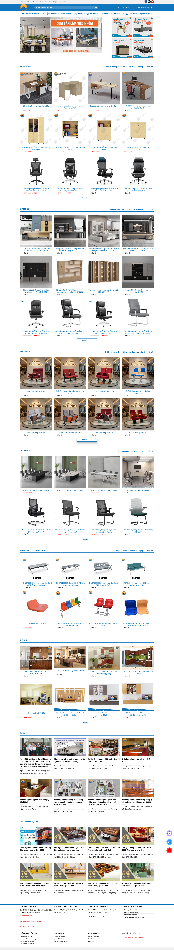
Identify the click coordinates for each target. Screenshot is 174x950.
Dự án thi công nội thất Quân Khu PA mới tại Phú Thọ (104, 760)
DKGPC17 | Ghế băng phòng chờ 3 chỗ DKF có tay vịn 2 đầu (103, 584)
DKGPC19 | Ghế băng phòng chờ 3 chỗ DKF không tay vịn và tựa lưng (37, 584)
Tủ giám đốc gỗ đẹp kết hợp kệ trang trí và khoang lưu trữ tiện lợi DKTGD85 (70, 291)
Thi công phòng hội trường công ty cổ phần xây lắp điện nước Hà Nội (137, 801)
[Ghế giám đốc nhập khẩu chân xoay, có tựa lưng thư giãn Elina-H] (104, 313)
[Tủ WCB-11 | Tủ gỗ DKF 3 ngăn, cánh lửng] (104, 129)
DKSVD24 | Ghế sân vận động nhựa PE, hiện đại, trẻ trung (70, 624)
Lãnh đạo (80, 13)
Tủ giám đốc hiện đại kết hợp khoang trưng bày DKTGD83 (138, 291)
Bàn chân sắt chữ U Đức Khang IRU (36, 106)
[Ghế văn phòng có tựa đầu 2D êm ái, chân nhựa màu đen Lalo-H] (36, 171)
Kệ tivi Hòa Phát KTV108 (36, 713)
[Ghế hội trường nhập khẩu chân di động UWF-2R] (70, 373)
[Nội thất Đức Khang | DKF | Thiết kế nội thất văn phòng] (25, 7)
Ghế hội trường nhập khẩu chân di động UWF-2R (70, 392)
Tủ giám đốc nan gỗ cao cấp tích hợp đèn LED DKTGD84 (104, 291)
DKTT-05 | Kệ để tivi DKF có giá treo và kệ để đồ (104, 714)
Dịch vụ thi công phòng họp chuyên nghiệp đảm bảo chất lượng (69, 760)
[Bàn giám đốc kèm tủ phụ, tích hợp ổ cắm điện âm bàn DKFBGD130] (138, 231)
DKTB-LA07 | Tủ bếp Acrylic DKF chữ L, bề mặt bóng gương (104, 673)
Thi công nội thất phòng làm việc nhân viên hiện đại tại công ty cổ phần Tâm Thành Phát (102, 802)
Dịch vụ (22, 2)
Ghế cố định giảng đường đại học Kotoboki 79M (138, 392)
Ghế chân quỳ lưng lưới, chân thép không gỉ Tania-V (138, 531)
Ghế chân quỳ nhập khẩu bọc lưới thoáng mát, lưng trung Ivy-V (70, 531)
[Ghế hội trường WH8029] (36, 373)
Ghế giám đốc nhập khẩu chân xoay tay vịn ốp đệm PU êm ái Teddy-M (36, 332)
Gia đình (107, 13)
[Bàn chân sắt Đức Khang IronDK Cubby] (104, 88)
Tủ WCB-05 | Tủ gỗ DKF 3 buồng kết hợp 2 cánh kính (36, 148)
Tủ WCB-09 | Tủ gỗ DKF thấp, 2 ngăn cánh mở (138, 148)
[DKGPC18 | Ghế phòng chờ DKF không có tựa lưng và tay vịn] (70, 569)
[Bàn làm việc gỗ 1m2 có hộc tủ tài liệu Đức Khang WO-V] (70, 88)
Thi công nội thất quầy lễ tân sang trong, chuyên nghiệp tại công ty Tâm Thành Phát (68, 802)
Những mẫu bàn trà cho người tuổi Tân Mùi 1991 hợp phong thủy (69, 849)
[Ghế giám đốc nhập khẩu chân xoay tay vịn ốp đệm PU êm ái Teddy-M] (36, 313)
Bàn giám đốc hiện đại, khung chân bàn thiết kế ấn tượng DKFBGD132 (70, 250)
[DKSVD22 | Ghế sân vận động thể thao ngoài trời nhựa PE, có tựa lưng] (136, 605)
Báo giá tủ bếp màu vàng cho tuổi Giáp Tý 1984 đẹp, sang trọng (34, 884)
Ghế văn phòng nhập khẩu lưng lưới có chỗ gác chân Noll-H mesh (104, 190)
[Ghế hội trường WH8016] (36, 414)
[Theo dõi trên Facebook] (145, 1)
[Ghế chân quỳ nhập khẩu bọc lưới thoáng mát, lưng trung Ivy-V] (70, 512)
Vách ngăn (133, 13)
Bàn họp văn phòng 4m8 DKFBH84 (104, 490)
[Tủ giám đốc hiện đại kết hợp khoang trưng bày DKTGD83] (138, 272)
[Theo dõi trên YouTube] (152, 1)
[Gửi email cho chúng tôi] (149, 1)
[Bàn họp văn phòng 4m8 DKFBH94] (70, 472)
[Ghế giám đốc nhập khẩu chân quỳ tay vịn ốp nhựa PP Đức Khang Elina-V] (70, 313)
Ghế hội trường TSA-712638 (104, 391)
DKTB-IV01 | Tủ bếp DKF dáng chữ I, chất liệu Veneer (36, 673)
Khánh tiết (146, 13)
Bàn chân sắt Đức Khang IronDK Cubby (104, 106)
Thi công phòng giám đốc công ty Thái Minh (34, 801)
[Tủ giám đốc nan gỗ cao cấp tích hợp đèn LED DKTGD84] (104, 272)
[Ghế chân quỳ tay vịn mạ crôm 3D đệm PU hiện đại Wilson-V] (36, 512)
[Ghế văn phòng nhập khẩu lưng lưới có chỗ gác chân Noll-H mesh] (104, 171)
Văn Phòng (53, 13)
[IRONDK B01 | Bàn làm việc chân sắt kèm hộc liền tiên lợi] (138, 88)
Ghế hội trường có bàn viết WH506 (69, 433)
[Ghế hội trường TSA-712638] (104, 373)
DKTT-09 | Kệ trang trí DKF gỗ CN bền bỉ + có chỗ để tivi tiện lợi (70, 714)
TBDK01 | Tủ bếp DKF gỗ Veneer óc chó (70, 671)
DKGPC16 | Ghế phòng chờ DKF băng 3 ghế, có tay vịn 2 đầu (136, 584)
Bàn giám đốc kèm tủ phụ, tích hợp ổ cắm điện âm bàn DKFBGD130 (138, 250)
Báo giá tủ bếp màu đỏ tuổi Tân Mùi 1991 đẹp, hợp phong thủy (137, 849)
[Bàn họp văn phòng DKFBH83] (138, 472)
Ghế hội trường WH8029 (36, 391)
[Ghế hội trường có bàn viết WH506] (70, 414)
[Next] (104, 35)
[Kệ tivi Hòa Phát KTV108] (36, 695)
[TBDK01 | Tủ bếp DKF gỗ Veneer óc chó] (70, 657)
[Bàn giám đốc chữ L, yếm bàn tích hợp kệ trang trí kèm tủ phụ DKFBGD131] (104, 231)
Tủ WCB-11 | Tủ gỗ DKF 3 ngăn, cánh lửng (104, 148)
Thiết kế (28, 2)
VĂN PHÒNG (25, 66)
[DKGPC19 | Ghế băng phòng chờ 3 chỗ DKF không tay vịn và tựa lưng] (37, 569)
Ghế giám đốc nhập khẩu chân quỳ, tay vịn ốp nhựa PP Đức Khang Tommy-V (138, 332)
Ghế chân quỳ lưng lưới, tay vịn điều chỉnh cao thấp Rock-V (104, 531)
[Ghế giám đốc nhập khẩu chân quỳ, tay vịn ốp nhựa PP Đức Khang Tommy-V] (138, 313)
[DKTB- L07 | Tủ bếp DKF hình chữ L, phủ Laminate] (138, 658)
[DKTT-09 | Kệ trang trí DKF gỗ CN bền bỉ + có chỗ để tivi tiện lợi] (70, 695)
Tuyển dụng (62, 2)
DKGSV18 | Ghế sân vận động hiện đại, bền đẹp (103, 624)
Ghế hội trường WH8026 (104, 433)
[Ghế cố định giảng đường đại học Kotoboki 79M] (138, 373)
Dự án (35, 2)
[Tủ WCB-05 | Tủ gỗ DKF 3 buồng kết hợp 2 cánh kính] (36, 129)
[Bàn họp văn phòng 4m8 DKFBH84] (104, 472)
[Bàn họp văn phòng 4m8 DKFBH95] (36, 472)
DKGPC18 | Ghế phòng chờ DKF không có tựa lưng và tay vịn (70, 584)
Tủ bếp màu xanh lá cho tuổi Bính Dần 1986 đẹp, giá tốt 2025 (136, 884)
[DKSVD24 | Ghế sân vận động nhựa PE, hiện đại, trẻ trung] (70, 605)
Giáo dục (119, 13)
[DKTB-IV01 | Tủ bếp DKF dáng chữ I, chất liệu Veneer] (36, 658)
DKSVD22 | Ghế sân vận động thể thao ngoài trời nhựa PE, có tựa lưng (136, 624)
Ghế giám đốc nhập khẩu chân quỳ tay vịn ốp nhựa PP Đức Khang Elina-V (70, 332)
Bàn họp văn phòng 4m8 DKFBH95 (36, 490)
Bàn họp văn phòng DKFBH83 (138, 490)
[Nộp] (96, 7)
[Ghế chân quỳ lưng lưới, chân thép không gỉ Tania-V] (138, 512)
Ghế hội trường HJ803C (138, 433)
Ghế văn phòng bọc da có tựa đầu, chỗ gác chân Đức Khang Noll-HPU (138, 190)
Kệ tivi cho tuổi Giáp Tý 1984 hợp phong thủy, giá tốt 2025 (68, 884)
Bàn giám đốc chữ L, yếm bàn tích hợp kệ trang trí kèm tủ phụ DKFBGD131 (104, 250)
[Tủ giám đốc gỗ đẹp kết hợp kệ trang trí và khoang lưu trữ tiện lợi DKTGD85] (70, 272)
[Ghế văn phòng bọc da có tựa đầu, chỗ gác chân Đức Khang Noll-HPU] (138, 171)
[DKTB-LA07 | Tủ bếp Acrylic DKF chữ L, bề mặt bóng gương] (104, 658)
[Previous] (24, 35)
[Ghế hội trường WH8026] (104, 414)
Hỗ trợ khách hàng (45, 2)
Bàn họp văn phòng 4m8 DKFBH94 (70, 490)
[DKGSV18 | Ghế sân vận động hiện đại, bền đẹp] (103, 605)
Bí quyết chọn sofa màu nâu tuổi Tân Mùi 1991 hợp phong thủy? (104, 849)
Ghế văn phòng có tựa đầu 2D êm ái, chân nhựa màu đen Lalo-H (36, 190)
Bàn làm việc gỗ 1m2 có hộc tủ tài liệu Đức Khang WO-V (69, 107)
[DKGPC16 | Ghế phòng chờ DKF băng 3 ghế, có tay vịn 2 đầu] (136, 569)
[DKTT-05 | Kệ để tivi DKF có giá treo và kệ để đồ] (104, 695)
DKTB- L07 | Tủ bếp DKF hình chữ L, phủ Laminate (138, 673)
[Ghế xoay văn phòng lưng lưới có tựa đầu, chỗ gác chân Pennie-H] (70, 171)
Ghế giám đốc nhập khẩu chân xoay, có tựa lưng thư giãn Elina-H (104, 332)
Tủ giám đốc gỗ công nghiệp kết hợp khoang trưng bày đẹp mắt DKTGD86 (36, 291)
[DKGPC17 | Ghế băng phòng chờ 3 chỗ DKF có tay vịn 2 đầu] (103, 569)
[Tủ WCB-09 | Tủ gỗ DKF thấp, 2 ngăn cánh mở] (138, 129)
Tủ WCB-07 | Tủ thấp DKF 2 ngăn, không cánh (70, 148)
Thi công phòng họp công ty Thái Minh (136, 760)
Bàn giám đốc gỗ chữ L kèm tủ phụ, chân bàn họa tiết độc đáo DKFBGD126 (36, 250)
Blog (54, 2)
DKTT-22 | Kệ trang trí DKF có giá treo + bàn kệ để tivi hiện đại (138, 714)
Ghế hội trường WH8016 (36, 433)
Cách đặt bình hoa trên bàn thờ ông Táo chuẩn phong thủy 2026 (35, 849)
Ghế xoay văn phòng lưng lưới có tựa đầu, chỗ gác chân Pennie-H (70, 190)
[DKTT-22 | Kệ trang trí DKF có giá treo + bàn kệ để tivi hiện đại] (138, 695)
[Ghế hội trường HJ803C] (138, 414)
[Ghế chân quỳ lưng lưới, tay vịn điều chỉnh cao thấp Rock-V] (104, 512)
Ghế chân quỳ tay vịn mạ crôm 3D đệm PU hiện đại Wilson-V (36, 531)
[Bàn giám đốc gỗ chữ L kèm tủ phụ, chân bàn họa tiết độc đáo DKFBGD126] (36, 231)
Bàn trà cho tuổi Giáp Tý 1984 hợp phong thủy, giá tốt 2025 (103, 884)
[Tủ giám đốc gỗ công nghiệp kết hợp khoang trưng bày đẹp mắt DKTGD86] (36, 272)
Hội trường (94, 13)
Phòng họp (67, 13)
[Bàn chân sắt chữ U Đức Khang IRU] (36, 88)
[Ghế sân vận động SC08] (37, 605)
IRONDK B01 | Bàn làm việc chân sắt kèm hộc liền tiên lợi (138, 107)
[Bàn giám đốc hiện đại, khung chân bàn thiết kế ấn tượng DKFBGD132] (70, 231)
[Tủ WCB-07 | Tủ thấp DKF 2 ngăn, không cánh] (70, 129)
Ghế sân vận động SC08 (37, 623)
